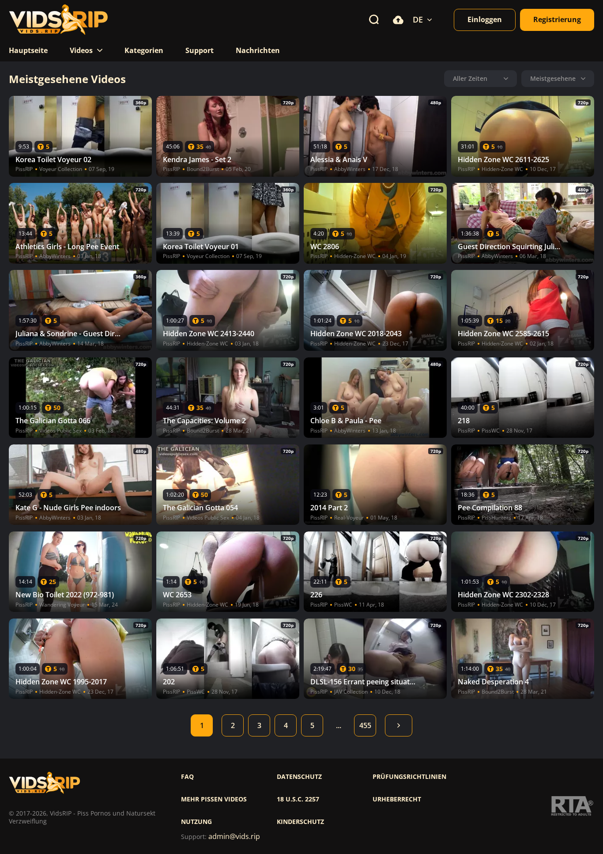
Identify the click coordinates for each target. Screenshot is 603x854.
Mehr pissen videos (214, 799)
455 (365, 725)
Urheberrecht (397, 799)
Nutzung (196, 822)
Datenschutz (299, 777)
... (338, 725)
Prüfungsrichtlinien (409, 777)
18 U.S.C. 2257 (298, 799)
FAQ (187, 777)
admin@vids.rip (234, 836)
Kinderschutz (300, 822)
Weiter (398, 725)
